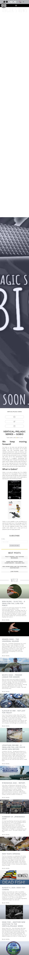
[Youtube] (13, 2)
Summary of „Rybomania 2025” (13, 818)
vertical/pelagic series (14, 411)
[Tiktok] (15, 2)
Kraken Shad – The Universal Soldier (10, 640)
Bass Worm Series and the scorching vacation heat (14, 567)
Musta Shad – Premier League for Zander (12, 676)
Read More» (6, 620)
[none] (21, 1)
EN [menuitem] (20, 2)
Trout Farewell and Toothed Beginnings (14, 557)
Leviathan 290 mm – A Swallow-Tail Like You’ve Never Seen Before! (13, 747)
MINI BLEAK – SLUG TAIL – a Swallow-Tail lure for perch (13, 603)
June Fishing (14, 571)
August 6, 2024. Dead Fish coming (13, 888)
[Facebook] (9, 2)
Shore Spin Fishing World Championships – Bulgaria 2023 (14, 562)
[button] (16, 5)
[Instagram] (11, 2)
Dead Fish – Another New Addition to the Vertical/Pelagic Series (13, 924)
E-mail (3, 539)
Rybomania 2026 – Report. (14, 783)
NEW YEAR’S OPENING (11, 854)
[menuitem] (21, 1)
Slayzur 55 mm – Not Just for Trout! (13, 712)
